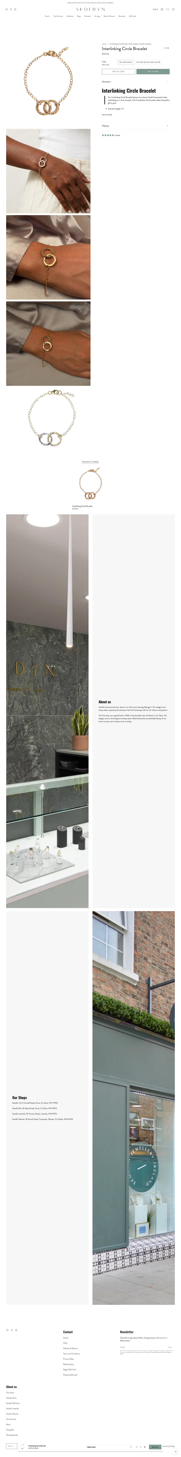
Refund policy (68, 1364)
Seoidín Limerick (12, 1408)
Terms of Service (166, 1352)
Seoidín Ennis (11, 1397)
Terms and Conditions (71, 1353)
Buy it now (153, 71)
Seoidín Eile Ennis (13, 1403)
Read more (107, 115)
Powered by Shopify (168, 1446)
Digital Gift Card (69, 1369)
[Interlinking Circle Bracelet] (90, 485)
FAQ (65, 1343)
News (8, 1424)
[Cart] (173, 9)
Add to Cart (155, 1447)
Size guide (10, 1429)
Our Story (10, 1392)
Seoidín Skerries (12, 1413)
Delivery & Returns (70, 1348)
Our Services (11, 1419)
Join (170, 1347)
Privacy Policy (68, 1359)
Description (106, 81)
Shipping (105, 125)
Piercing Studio (12, 1435)
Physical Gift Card (70, 1374)
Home (104, 44)
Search (65, 1337)
